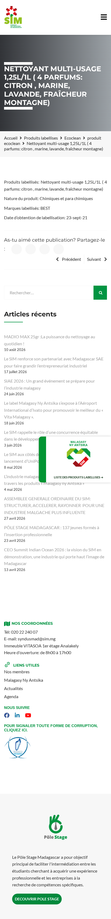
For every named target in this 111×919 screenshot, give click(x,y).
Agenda (11, 696)
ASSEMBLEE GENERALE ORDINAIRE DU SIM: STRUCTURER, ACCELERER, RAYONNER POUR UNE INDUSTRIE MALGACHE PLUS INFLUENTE (54, 505)
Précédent (71, 259)
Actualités (13, 688)
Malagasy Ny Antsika (23, 680)
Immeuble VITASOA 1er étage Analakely (41, 645)
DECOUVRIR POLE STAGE (37, 899)
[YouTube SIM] (29, 715)
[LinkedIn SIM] (18, 715)
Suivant (94, 259)
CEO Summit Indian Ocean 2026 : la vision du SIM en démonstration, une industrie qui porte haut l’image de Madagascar (54, 556)
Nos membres (17, 671)
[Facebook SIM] (7, 715)
